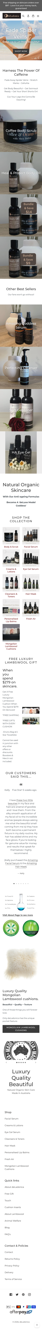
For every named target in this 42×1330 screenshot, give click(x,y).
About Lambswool (14, 1214)
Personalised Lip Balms (17, 1152)
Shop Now (21, 51)
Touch (8, 1200)
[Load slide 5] (25, 1062)
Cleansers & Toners (14, 1139)
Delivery (9, 1272)
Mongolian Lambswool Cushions (21, 1028)
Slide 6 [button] (25, 883)
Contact (9, 1252)
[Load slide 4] (23, 1062)
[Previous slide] (6, 1062)
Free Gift (9, 1193)
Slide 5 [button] (23, 883)
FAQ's (8, 1234)
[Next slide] (35, 1062)
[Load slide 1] (17, 1062)
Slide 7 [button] (28, 883)
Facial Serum (11, 1118)
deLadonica (24, 1322)
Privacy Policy (12, 1265)
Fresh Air (9, 1159)
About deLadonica (14, 1187)
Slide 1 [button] (14, 883)
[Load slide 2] (19, 1062)
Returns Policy (12, 1259)
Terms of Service (13, 1279)
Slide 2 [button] (16, 883)
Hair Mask (10, 1145)
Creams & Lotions (14, 1125)
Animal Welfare (13, 1221)
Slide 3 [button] (19, 883)
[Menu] (38, 15)
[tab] (14, 883)
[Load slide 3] (21, 1062)
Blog (7, 1227)
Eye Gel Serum (12, 1132)
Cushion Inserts (13, 1207)
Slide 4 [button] (21, 883)
